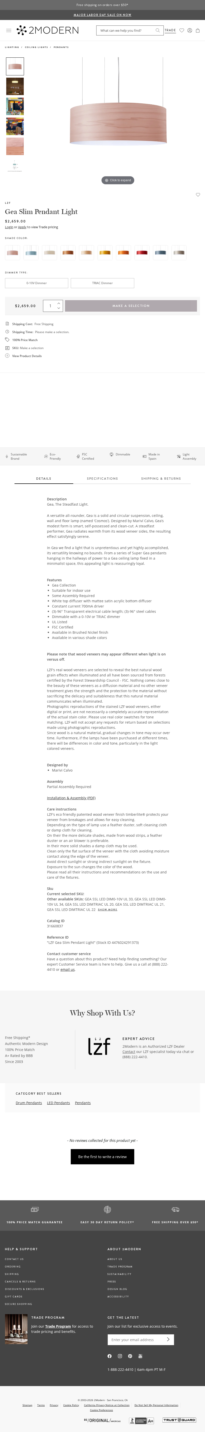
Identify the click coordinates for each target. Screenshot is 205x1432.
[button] (198, 30)
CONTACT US (14, 1259)
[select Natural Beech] (86, 252)
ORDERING (13, 1266)
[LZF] (99, 1047)
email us (67, 969)
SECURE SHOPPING (18, 1304)
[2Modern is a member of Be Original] (103, 1420)
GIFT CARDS (13, 1296)
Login (9, 227)
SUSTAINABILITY (120, 1274)
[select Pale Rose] (12, 252)
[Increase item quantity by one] (60, 302)
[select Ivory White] (49, 252)
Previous (32, 121)
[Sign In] (190, 30)
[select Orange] (123, 252)
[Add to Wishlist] (198, 194)
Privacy (54, 1405)
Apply (22, 227)
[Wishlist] (182, 30)
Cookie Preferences (101, 1410)
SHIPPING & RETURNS (161, 478)
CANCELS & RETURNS (20, 1281)
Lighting (12, 47)
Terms (41, 1405)
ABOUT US (115, 1259)
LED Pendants (58, 1102)
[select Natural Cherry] (68, 252)
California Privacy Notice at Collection (107, 1405)
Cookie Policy (71, 1405)
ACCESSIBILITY (118, 1296)
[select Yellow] (105, 252)
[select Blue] (160, 252)
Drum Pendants (29, 1102)
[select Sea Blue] (31, 252)
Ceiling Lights (36, 47)
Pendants (61, 47)
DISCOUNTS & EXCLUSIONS (24, 1289)
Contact (128, 1051)
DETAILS (44, 478)
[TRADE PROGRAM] (51, 1329)
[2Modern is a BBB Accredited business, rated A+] (142, 1423)
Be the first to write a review (102, 1156)
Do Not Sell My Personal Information (156, 1405)
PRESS (112, 1281)
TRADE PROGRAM (120, 1266)
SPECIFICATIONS (102, 478)
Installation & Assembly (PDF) (71, 798)
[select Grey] (179, 252)
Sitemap (27, 1405)
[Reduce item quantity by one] (60, 309)
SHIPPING (12, 1274)
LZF (8, 203)
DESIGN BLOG (117, 1289)
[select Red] (142, 252)
